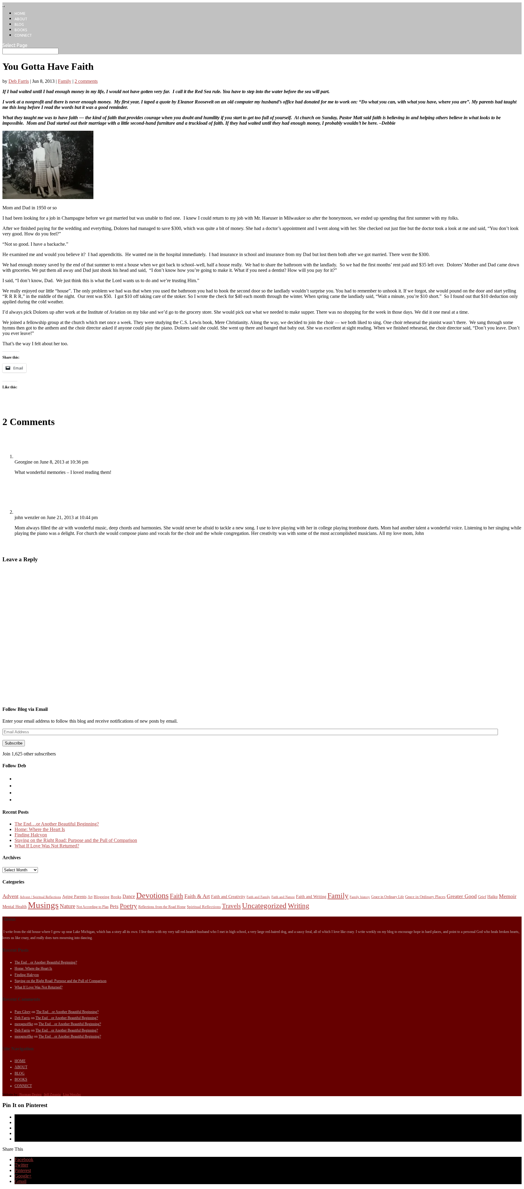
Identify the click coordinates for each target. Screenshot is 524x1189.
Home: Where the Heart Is (40, 829)
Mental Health (14, 906)
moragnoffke (24, 1024)
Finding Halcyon (31, 834)
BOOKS (21, 30)
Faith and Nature (283, 897)
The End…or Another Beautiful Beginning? (57, 823)
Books (116, 896)
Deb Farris (18, 81)
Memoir (507, 896)
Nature (67, 906)
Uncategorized (264, 905)
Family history (360, 897)
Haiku (492, 896)
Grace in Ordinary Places (425, 896)
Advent (10, 896)
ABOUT (21, 19)
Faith (176, 896)
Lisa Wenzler (72, 1094)
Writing (298, 906)
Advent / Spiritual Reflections (40, 897)
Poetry (128, 906)
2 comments (86, 81)
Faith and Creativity (228, 896)
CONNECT (23, 35)
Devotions (152, 895)
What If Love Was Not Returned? (47, 845)
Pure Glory (23, 1012)
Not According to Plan (92, 907)
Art (90, 897)
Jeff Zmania (52, 1094)
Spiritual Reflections (204, 906)
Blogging (101, 896)
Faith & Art (197, 896)
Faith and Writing (311, 896)
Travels (231, 906)
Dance (129, 896)
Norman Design (30, 1094)
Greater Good (462, 896)
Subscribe (13, 743)
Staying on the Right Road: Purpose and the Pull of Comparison (76, 840)
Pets (114, 906)
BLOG (19, 24)
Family (64, 81)
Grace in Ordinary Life (387, 897)
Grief (482, 896)
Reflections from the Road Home (162, 907)
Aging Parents (74, 896)
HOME (20, 13)
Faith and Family (258, 897)
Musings (43, 905)
